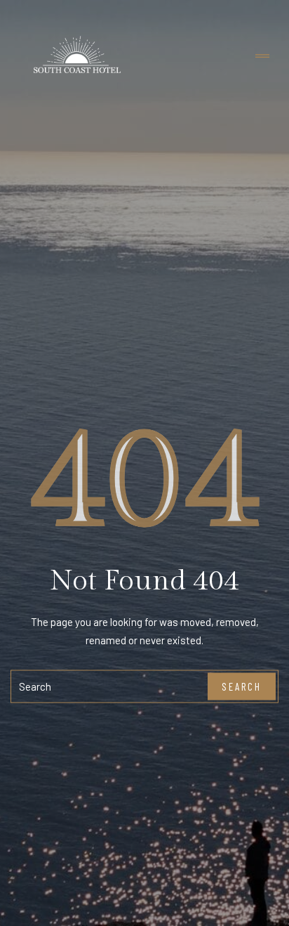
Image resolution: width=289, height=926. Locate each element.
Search (242, 686)
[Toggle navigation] (262, 56)
